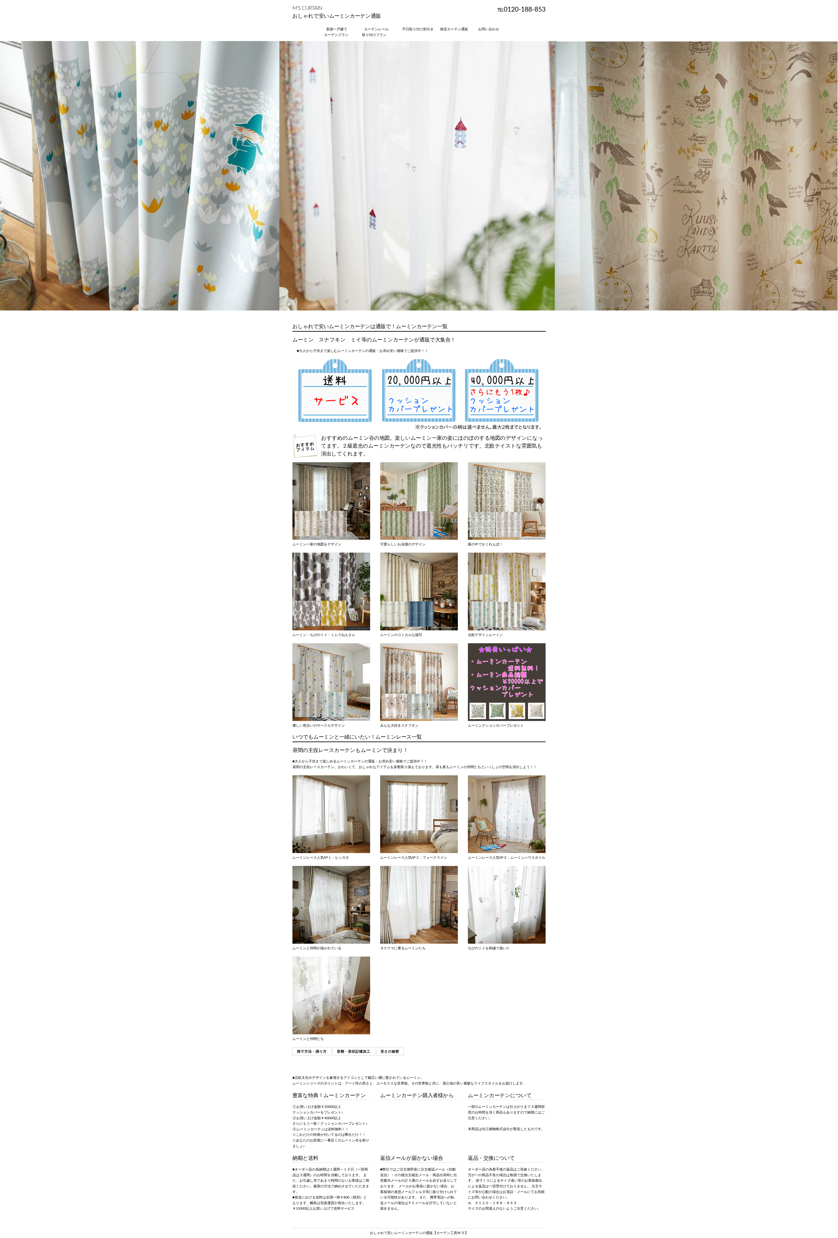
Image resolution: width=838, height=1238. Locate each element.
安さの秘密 (390, 1051)
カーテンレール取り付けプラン (375, 32)
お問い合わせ (488, 29)
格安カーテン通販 (454, 29)
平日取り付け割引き (418, 29)
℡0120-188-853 (521, 9)
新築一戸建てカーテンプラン (336, 32)
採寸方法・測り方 (312, 1051)
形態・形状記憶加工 (353, 1051)
